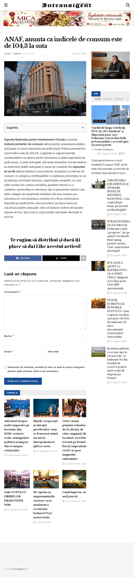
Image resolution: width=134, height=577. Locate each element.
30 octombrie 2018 (17, 509)
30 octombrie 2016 (75, 501)
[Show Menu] (6, 5)
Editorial (100, 55)
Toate (97, 99)
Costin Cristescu (104, 149)
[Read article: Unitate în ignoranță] (110, 65)
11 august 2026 (117, 382)
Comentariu (12, 291)
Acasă (7, 53)
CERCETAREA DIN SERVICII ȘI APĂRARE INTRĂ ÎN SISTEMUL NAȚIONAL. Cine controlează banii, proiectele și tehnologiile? (118, 195)
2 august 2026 (104, 75)
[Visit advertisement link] (67, 18)
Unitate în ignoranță (106, 71)
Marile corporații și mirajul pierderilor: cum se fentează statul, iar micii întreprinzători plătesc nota (45, 433)
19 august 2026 (118, 214)
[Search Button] (128, 5)
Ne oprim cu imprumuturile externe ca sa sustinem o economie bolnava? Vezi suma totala (44, 504)
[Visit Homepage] (67, 5)
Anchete (107, 99)
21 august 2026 (108, 153)
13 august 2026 (118, 341)
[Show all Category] (127, 99)
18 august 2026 (118, 255)
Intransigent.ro (19, 569)
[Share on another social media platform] (83, 258)
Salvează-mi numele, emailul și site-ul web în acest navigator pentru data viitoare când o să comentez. (46, 369)
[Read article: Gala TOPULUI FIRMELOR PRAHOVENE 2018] (17, 479)
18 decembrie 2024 (46, 451)
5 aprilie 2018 (43, 522)
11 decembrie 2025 (17, 455)
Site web (53, 351)
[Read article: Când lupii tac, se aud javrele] (75, 479)
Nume (9, 336)
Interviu (119, 99)
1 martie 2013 (79, 53)
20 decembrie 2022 (76, 463)
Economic (30, 53)
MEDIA (17, 53)
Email (9, 351)
